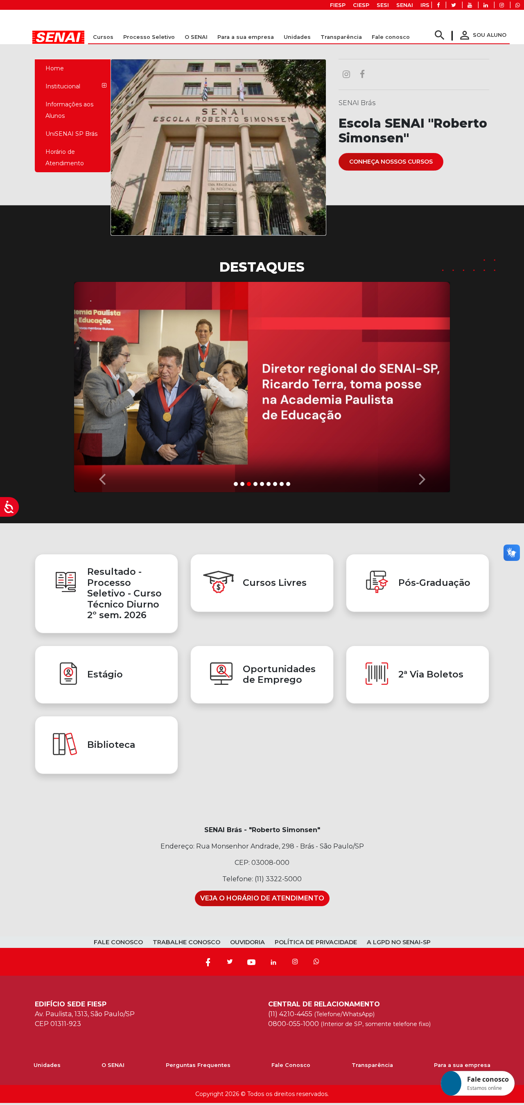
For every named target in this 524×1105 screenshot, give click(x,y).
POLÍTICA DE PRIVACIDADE (316, 942)
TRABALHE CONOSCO (186, 942)
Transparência (372, 1065)
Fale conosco (391, 37)
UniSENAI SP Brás (71, 133)
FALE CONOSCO (118, 942)
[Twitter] (229, 962)
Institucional (62, 86)
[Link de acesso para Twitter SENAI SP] (453, 5)
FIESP (338, 5)
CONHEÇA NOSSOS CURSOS (391, 161)
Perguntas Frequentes (198, 1065)
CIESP (361, 5)
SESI (383, 5)
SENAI (404, 5)
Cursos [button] (103, 37)
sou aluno (482, 35)
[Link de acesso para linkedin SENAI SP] (485, 5)
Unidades (297, 37)
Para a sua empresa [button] (245, 37)
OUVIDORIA (247, 942)
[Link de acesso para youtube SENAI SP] (470, 5)
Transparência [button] (341, 37)
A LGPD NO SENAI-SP (399, 942)
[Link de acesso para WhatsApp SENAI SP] (517, 5)
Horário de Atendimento (64, 157)
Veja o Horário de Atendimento (262, 898)
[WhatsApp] (316, 962)
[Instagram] (295, 962)
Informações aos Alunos (69, 110)
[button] (102, 384)
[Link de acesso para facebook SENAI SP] (438, 5)
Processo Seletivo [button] (149, 37)
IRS (424, 5)
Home (54, 68)
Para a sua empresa (462, 1065)
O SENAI (113, 1065)
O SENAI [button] (196, 37)
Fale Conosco (290, 1065)
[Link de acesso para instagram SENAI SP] (501, 5)
